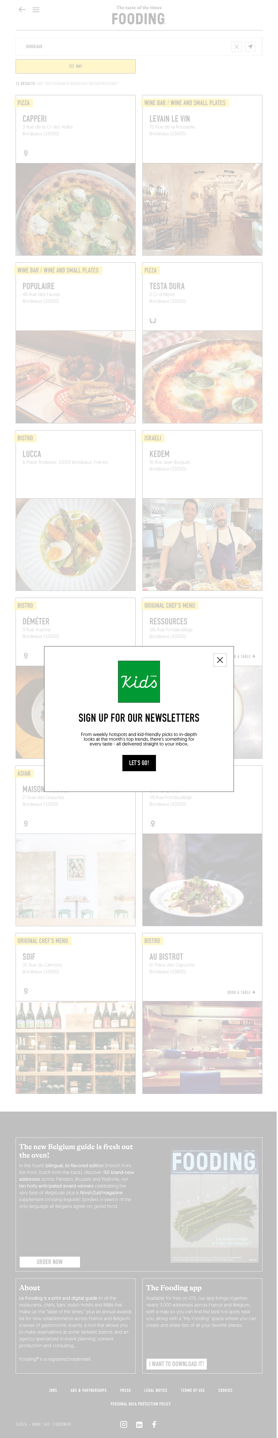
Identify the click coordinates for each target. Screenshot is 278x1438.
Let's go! (139, 763)
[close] (220, 660)
